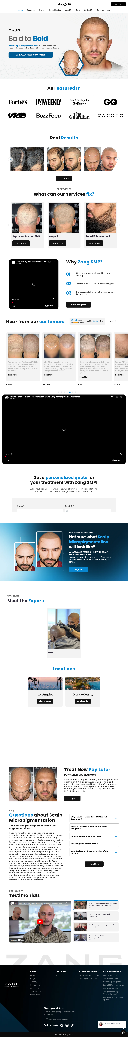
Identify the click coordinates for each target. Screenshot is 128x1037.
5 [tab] (70, 392)
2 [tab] (61, 392)
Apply (72, 798)
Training (34, 982)
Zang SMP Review (110, 988)
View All (113, 321)
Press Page (35, 995)
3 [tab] (64, 392)
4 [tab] (67, 392)
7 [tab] (75, 392)
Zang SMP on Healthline (113, 985)
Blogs (32, 978)
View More (63, 178)
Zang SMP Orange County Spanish (111, 992)
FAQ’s (32, 975)
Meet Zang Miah (110, 975)
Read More (12, 377)
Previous (8, 158)
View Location (45, 701)
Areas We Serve (88, 971)
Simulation (35, 985)
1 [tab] (59, 392)
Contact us (35, 988)
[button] (31, 10)
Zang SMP (68, 1034)
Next (115, 158)
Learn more (21, 243)
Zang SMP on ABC (111, 978)
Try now (78, 569)
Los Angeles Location (88, 978)
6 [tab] (73, 392)
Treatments (35, 991)
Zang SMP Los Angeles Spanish (113, 998)
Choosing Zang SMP (112, 982)
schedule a (30, 55)
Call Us (118, 4)
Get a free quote (78, 304)
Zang (57, 975)
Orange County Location (90, 975)
